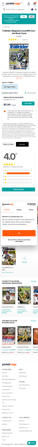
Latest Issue (6, 27)
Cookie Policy (6, 409)
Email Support (23, 376)
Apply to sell (5, 436)
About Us (21, 420)
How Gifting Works (24, 385)
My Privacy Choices (7, 413)
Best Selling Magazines (8, 379)
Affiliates (4, 424)
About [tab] (31, 210)
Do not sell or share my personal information (19, 240)
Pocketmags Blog (7, 386)
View (3, 272)
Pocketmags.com (24, 424)
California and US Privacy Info (9, 401)
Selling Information (7, 433)
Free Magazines (6, 383)
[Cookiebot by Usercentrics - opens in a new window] (27, 204)
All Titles (4, 372)
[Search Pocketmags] (4, 9)
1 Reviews (25, 40)
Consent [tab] (7, 210)
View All (33, 281)
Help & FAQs (22, 372)
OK (19, 233)
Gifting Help (22, 388)
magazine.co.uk (23, 427)
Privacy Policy (6, 396)
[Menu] (3, 3)
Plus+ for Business (7, 393)
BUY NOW (28, 103)
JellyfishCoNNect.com (25, 431)
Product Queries (6, 420)
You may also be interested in (9, 321)
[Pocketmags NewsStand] (12, 4)
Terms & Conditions (7, 406)
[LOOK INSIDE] (19, 69)
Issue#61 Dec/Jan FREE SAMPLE (8, 267)
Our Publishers (6, 389)
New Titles (5, 376)
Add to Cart (9, 272)
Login (3, 440)
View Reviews (18, 189)
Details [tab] (19, 210)
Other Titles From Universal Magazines (12, 281)
